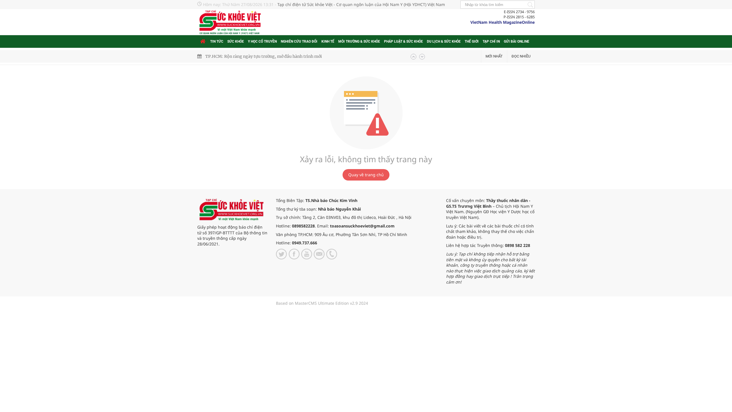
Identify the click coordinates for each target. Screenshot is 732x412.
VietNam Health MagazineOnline (502, 22)
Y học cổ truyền (262, 41)
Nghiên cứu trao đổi (299, 41)
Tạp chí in (491, 41)
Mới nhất (494, 56)
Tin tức (216, 41)
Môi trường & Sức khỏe (359, 41)
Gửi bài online (516, 41)
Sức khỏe (235, 41)
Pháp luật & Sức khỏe (403, 41)
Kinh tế (327, 41)
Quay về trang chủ (366, 174)
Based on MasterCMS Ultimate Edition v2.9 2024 (322, 303)
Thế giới (472, 41)
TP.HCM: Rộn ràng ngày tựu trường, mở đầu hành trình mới (263, 56)
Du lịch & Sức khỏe (444, 41)
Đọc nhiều (521, 56)
